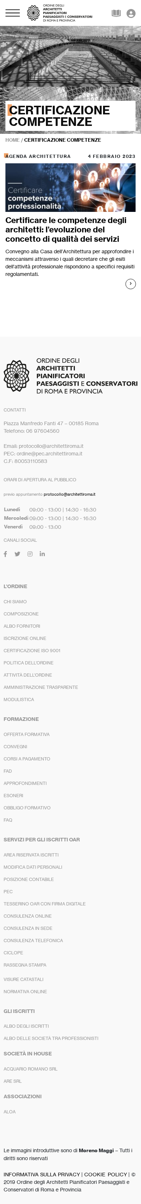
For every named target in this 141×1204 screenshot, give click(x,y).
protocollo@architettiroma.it (69, 494)
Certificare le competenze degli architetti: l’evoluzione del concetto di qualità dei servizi (66, 229)
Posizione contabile (29, 879)
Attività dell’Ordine (28, 675)
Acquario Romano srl (30, 1069)
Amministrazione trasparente (41, 687)
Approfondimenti (25, 783)
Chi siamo (15, 601)
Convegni (15, 746)
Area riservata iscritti (31, 855)
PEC (8, 891)
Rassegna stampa (25, 965)
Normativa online (25, 991)
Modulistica (19, 699)
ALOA (10, 1111)
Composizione (21, 614)
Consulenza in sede (28, 928)
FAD (8, 771)
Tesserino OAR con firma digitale (45, 904)
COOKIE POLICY (105, 1174)
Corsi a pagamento (27, 759)
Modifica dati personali (33, 867)
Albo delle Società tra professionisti (51, 1038)
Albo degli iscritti (26, 1026)
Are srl (13, 1081)
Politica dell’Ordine (29, 662)
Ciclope (13, 952)
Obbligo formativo (27, 807)
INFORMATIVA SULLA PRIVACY (42, 1174)
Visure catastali (23, 979)
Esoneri (13, 795)
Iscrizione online (25, 638)
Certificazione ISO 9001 (32, 650)
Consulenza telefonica (33, 940)
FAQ (8, 820)
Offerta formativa (27, 734)
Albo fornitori (22, 626)
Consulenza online (28, 916)
